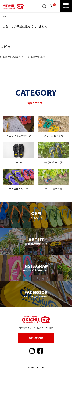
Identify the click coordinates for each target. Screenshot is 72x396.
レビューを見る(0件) (11, 56)
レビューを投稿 (36, 56)
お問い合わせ (36, 338)
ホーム (5, 16)
